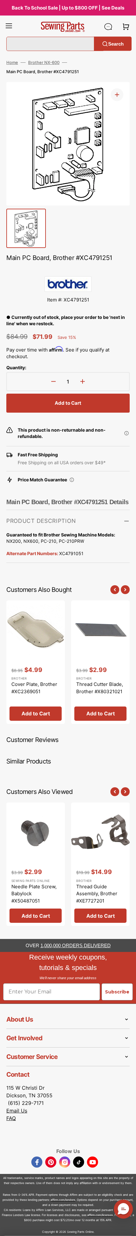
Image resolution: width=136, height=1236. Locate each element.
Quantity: (16, 367)
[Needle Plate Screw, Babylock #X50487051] (35, 864)
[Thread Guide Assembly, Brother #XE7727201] (100, 864)
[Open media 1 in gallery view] (117, 94)
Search (116, 43)
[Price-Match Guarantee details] (72, 480)
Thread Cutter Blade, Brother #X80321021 (99, 687)
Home (12, 62)
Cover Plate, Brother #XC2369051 (34, 687)
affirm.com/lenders (63, 1199)
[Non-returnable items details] (126, 433)
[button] (9, 27)
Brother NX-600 (43, 62)
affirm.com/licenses (100, 1215)
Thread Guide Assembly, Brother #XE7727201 (96, 894)
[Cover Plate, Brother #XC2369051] (35, 662)
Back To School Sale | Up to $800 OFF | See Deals (68, 8)
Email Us (16, 1110)
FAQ (11, 1118)
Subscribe (117, 992)
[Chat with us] (108, 27)
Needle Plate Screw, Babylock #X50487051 (34, 894)
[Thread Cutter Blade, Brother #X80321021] (100, 662)
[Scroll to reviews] (68, 269)
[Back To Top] (126, 1226)
